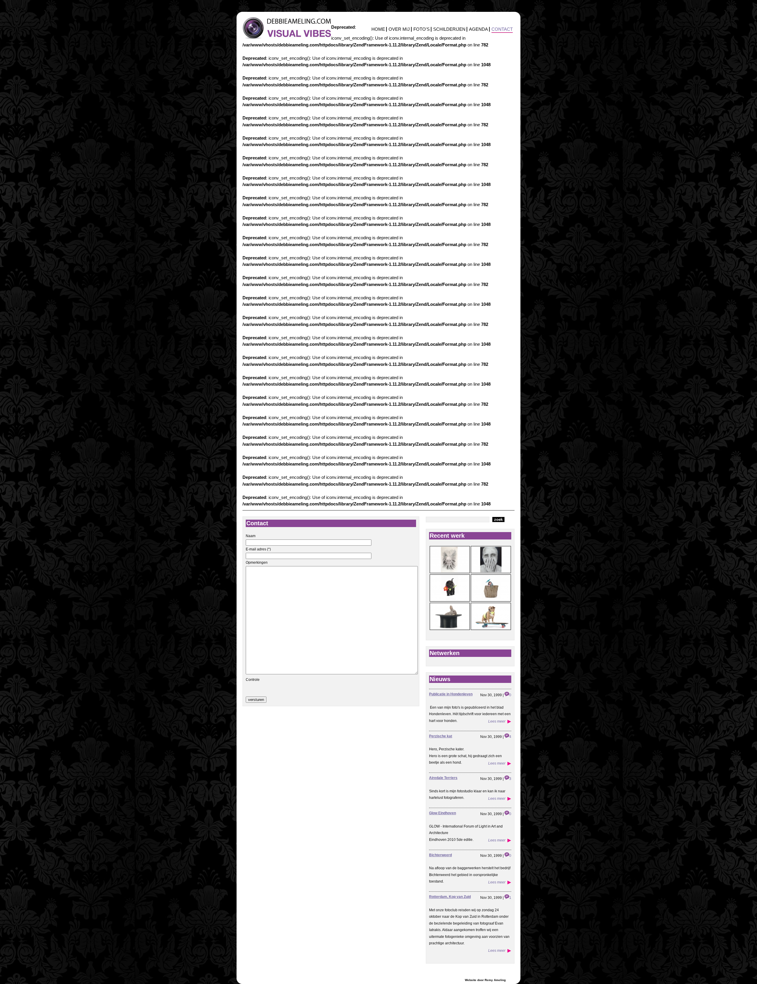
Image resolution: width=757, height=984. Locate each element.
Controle (253, 680)
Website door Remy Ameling (485, 980)
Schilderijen (449, 29)
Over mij (399, 29)
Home (378, 29)
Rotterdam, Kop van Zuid (450, 897)
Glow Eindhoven (442, 813)
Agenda (478, 29)
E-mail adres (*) (258, 549)
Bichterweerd (440, 855)
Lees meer (496, 721)
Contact (502, 29)
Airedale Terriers (443, 778)
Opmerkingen (257, 562)
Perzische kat (440, 736)
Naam (250, 536)
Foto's (421, 29)
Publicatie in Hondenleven (451, 694)
